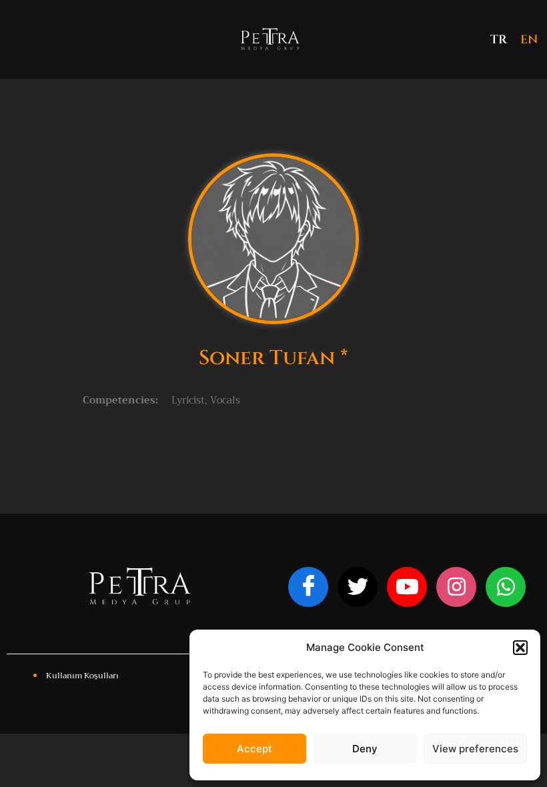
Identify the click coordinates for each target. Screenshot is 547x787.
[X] (358, 587)
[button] (520, 647)
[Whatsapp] (506, 587)
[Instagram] (456, 587)
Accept (254, 748)
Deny (365, 748)
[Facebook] (308, 587)
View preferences (475, 748)
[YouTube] (407, 587)
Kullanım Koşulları (82, 675)
